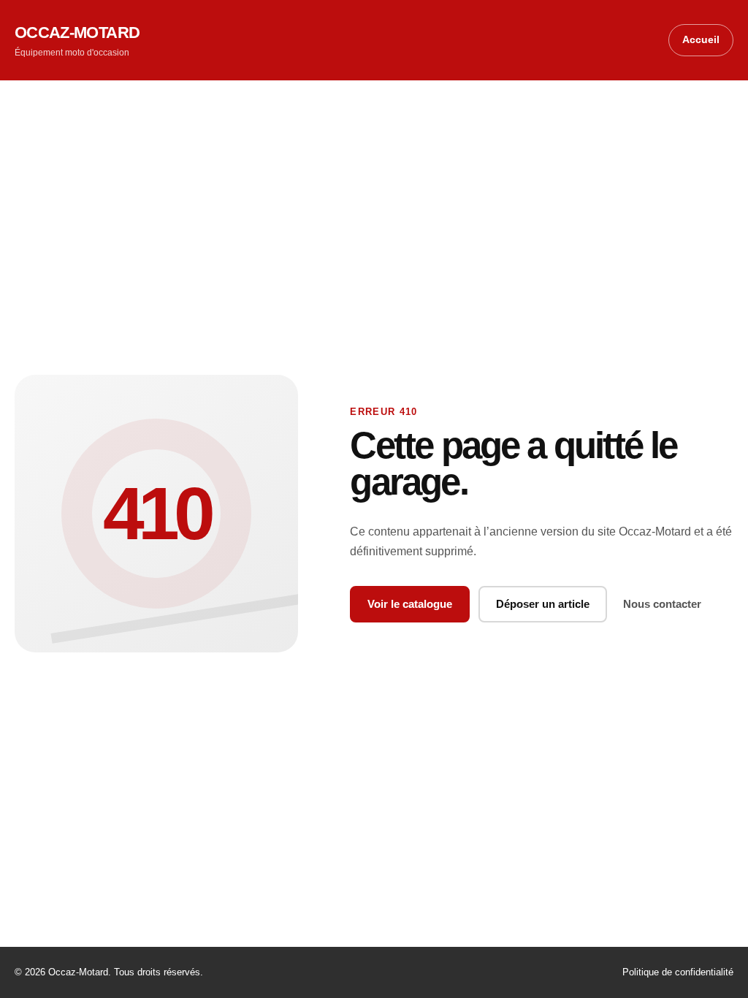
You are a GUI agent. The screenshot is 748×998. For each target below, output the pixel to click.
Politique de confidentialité (677, 972)
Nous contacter (662, 604)
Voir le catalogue (409, 604)
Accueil (701, 39)
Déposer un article (542, 604)
